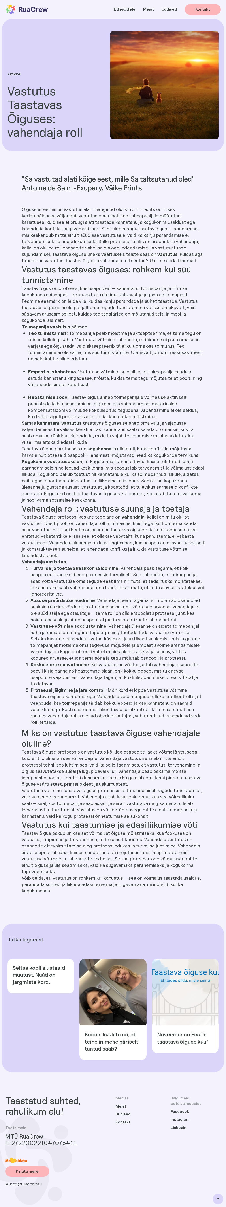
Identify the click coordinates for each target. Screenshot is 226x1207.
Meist (148, 9)
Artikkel (14, 74)
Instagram (180, 1119)
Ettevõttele (124, 9)
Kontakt (123, 1122)
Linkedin (178, 1127)
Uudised (169, 9)
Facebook (180, 1111)
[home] (26, 9)
